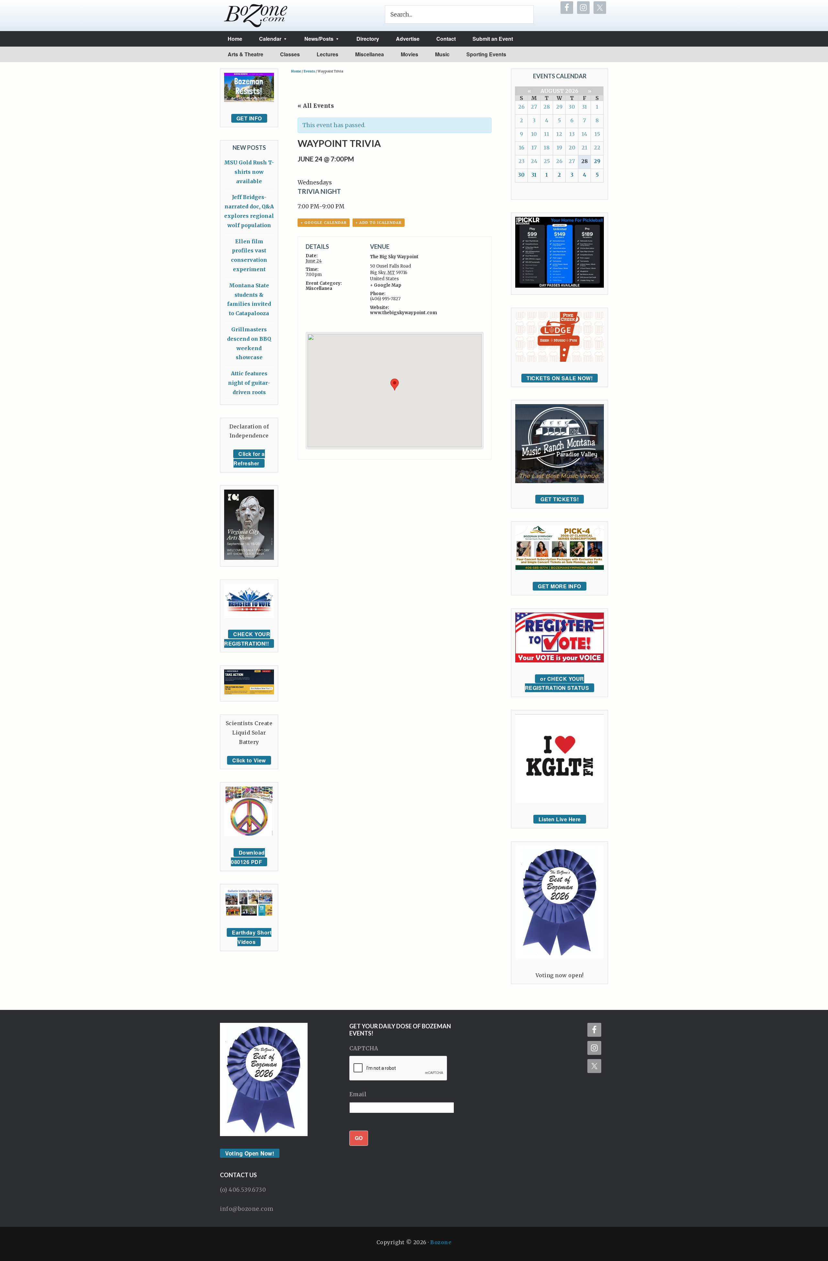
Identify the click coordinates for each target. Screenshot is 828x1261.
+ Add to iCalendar (378, 222)
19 (559, 147)
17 (534, 147)
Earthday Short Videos (251, 937)
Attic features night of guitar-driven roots (249, 382)
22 (597, 147)
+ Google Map (385, 285)
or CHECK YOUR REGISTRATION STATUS (557, 683)
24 (534, 161)
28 (546, 107)
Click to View (249, 760)
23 (521, 161)
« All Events (316, 105)
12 (559, 134)
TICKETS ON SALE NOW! (560, 378)
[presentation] (398, 1068)
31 (584, 107)
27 (534, 107)
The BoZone (256, 15)
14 (584, 134)
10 (534, 134)
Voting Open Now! (249, 1153)
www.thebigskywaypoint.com (403, 312)
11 (546, 134)
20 (572, 147)
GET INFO (249, 118)
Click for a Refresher (249, 458)
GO (359, 1138)
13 (572, 134)
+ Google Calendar (323, 222)
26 (521, 107)
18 (547, 147)
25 (547, 161)
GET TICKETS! (559, 499)
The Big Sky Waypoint (394, 257)
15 (597, 134)
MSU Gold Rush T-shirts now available (249, 171)
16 (521, 147)
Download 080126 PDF (248, 857)
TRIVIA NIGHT (319, 191)
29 (559, 107)
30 (572, 107)
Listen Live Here (560, 819)
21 (584, 147)
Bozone (441, 1242)
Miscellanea (319, 288)
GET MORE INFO (559, 586)
